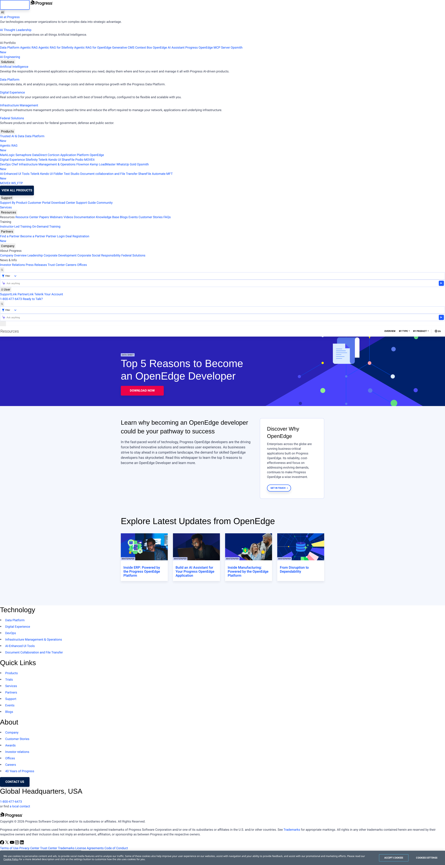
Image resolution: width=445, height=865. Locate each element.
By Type (403, 331)
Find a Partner (9, 236)
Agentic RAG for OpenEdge (92, 47)
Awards (10, 745)
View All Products (17, 190)
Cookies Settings (426, 857)
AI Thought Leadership (15, 30)
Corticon (53, 155)
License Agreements (89, 848)
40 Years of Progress (19, 771)
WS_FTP (17, 183)
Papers (44, 217)
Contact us (14, 782)
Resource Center (26, 217)
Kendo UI (54, 160)
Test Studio (71, 174)
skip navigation (15, 5)
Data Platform (9, 47)
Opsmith (121, 50)
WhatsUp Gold (126, 164)
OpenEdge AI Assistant (169, 47)
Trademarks (292, 830)
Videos (68, 217)
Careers (71, 265)
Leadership (35, 255)
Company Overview (13, 255)
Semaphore (23, 155)
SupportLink (8, 294)
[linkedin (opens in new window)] (22, 843)
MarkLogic (7, 155)
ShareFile (68, 160)
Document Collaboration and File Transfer (34, 652)
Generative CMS (123, 47)
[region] (222, 858)
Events (133, 217)
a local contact (20, 806)
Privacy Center (29, 848)
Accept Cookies (393, 857)
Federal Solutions (12, 118)
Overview (389, 331)
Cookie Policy (10, 859)
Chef (14, 164)
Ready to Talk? (33, 299)
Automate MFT (86, 176)
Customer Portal (39, 203)
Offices (82, 265)
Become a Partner (32, 236)
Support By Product (13, 203)
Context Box (143, 47)
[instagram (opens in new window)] (17, 843)
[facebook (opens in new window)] (2, 843)
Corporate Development (60, 255)
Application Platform (74, 155)
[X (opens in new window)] (7, 843)
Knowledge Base (107, 217)
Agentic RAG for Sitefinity (55, 47)
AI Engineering (10, 57)
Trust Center (56, 265)
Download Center (63, 203)
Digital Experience (12, 92)
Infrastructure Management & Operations (47, 164)
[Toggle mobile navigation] (3, 323)
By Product (420, 331)
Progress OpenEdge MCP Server (207, 47)
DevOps (5, 164)
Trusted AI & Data (12, 136)
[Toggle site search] (2, 303)
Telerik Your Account (48, 294)
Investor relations (17, 752)
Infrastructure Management (19, 105)
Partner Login (55, 236)
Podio (79, 160)
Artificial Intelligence (14, 67)
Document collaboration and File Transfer (108, 174)
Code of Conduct (116, 848)
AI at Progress (10, 17)
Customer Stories (151, 217)
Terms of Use (9, 848)
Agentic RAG (29, 47)
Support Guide (86, 203)
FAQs (167, 217)
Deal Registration (44, 239)
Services (6, 207)
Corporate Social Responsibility (99, 255)
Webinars (56, 217)
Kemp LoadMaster (103, 164)
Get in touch (277, 488)
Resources (8, 212)
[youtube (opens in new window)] (12, 843)
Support (6, 198)
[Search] (2, 269)
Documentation (84, 217)
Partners (7, 231)
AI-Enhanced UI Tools (15, 174)
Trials (9, 679)
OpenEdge (97, 155)
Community (104, 203)
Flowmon (82, 164)
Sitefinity (32, 160)
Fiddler (58, 174)
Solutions (7, 62)
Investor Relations (12, 265)
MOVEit (89, 160)
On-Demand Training (46, 226)
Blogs (124, 217)
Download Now (142, 390)
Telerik (43, 160)
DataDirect (39, 155)
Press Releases (36, 265)
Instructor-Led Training (15, 226)
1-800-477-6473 (11, 299)
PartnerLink (26, 294)
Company (7, 246)
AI (2, 12)
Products (7, 131)
